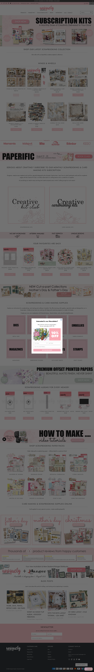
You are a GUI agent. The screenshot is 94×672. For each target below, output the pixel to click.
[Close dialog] (61, 319)
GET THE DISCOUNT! (47, 350)
